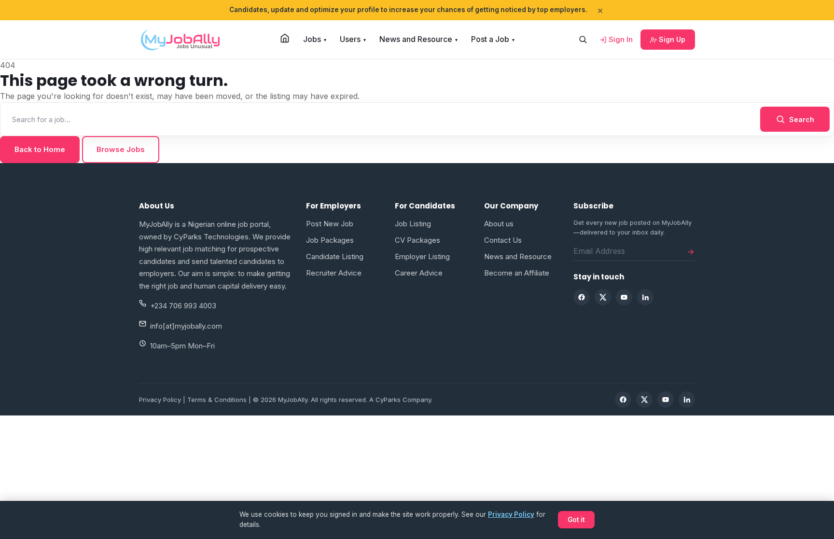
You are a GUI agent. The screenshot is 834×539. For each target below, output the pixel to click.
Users (353, 39)
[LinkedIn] (645, 297)
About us (499, 223)
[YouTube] (624, 297)
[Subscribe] (690, 251)
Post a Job (492, 39)
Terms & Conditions (217, 399)
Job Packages (330, 240)
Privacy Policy (160, 399)
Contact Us (503, 240)
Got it (576, 520)
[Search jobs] (582, 39)
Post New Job (329, 223)
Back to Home (39, 149)
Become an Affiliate (516, 272)
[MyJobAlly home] (180, 39)
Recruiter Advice (333, 272)
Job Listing (413, 223)
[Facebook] (581, 297)
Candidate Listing (334, 256)
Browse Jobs (121, 149)
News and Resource (418, 39)
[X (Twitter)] (603, 297)
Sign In (620, 39)
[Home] (285, 38)
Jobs (314, 39)
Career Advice (419, 272)
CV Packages (417, 240)
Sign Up (671, 39)
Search (801, 119)
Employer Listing (422, 256)
